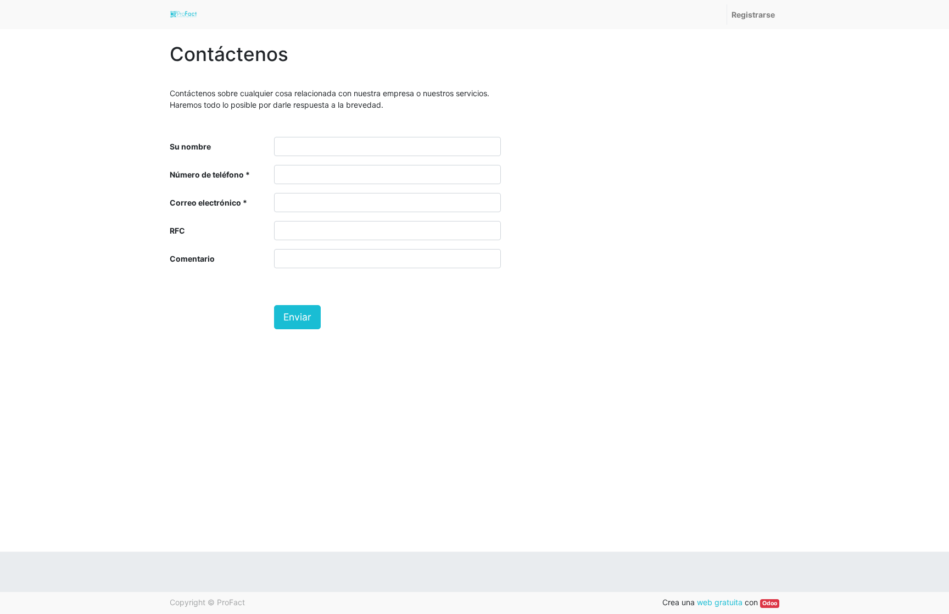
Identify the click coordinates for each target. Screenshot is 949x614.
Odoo (769, 603)
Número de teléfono (207, 174)
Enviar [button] (297, 317)
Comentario (192, 258)
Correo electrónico (205, 202)
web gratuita (720, 602)
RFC (177, 230)
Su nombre (190, 146)
